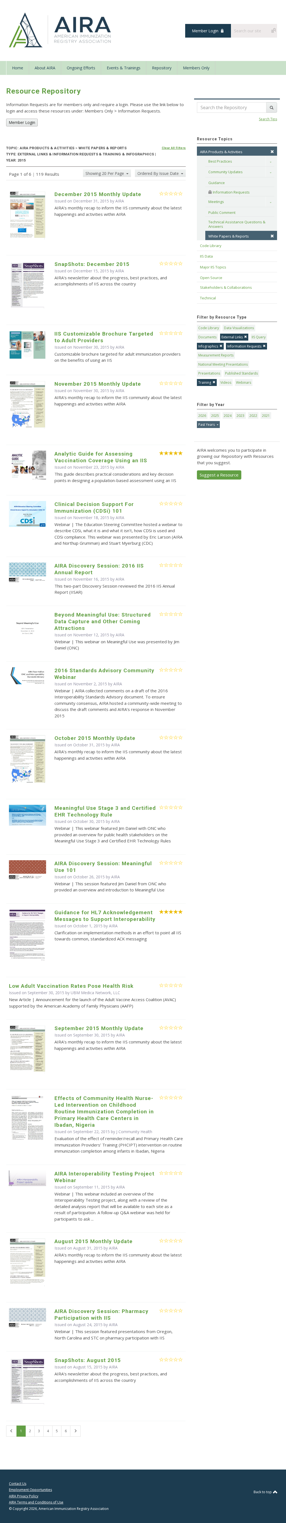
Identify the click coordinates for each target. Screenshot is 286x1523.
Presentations (209, 373)
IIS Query (259, 337)
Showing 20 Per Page (105, 173)
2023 (240, 415)
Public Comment (221, 212)
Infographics (208, 346)
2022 (253, 415)
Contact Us (17, 1483)
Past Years (207, 424)
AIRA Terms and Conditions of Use (36, 1502)
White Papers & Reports (228, 236)
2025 (215, 415)
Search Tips (268, 119)
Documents (207, 337)
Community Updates (225, 171)
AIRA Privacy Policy (23, 1496)
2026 (202, 415)
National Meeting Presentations (223, 364)
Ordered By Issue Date (158, 173)
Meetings (216, 201)
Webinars (243, 382)
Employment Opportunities (30, 1489)
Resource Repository (43, 91)
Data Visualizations (239, 328)
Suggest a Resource (219, 475)
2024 (228, 415)
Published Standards (241, 373)
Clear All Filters (174, 148)
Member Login (205, 30)
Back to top (263, 1492)
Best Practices (220, 161)
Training (204, 382)
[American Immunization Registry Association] (60, 30)
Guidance (216, 182)
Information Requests (231, 192)
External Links (232, 337)
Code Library (208, 328)
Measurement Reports (215, 355)
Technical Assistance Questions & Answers (237, 224)
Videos (225, 382)
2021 (266, 415)
